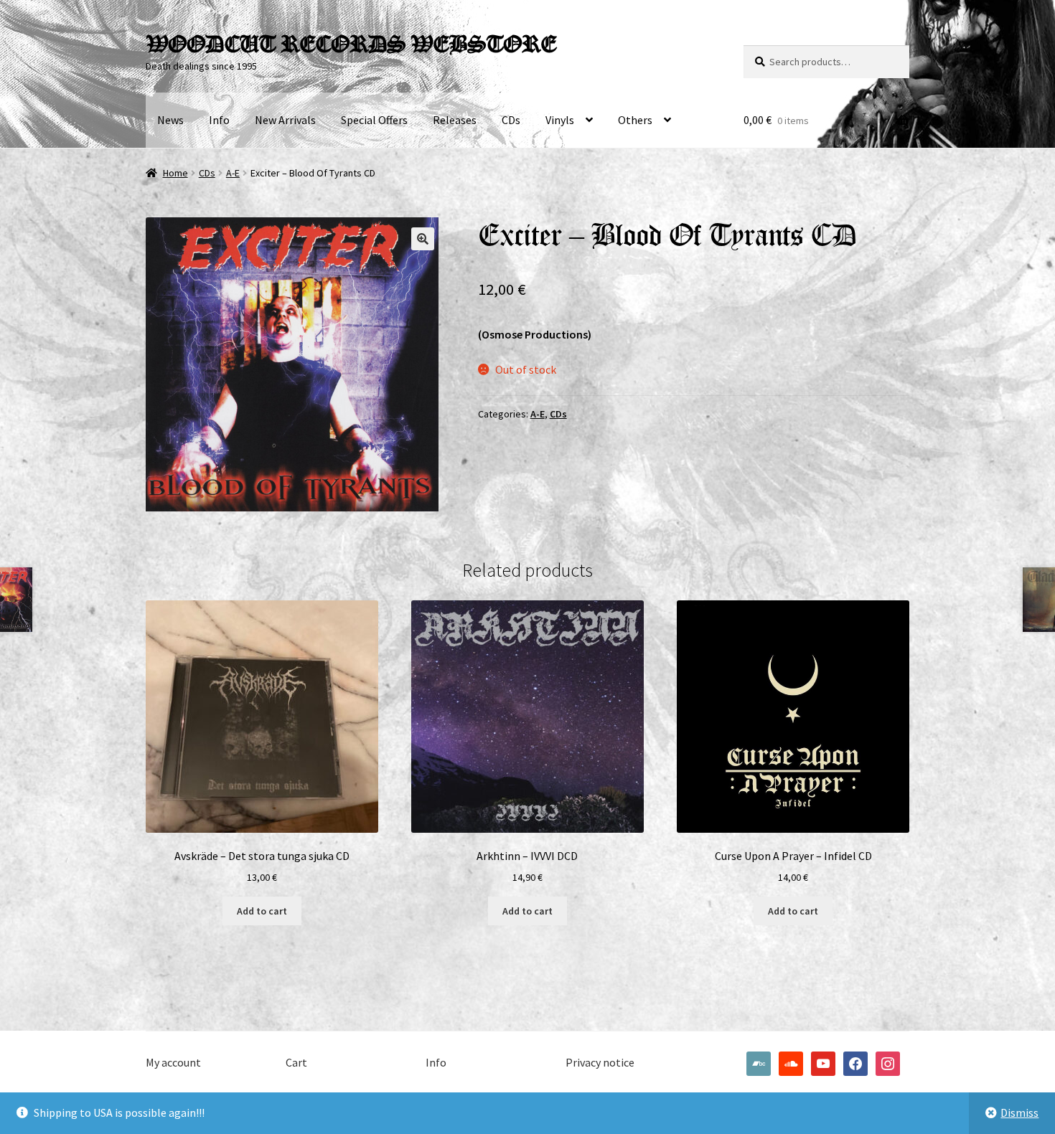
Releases (455, 120)
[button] (422, 238)
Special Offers (374, 120)
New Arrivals (285, 120)
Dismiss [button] (1019, 1112)
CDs (511, 120)
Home (175, 172)
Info (219, 120)
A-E (233, 172)
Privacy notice (600, 1062)
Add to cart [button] (262, 910)
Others (635, 120)
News (170, 120)
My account (173, 1062)
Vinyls (559, 120)
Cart (296, 1062)
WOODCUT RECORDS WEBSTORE (351, 43)
